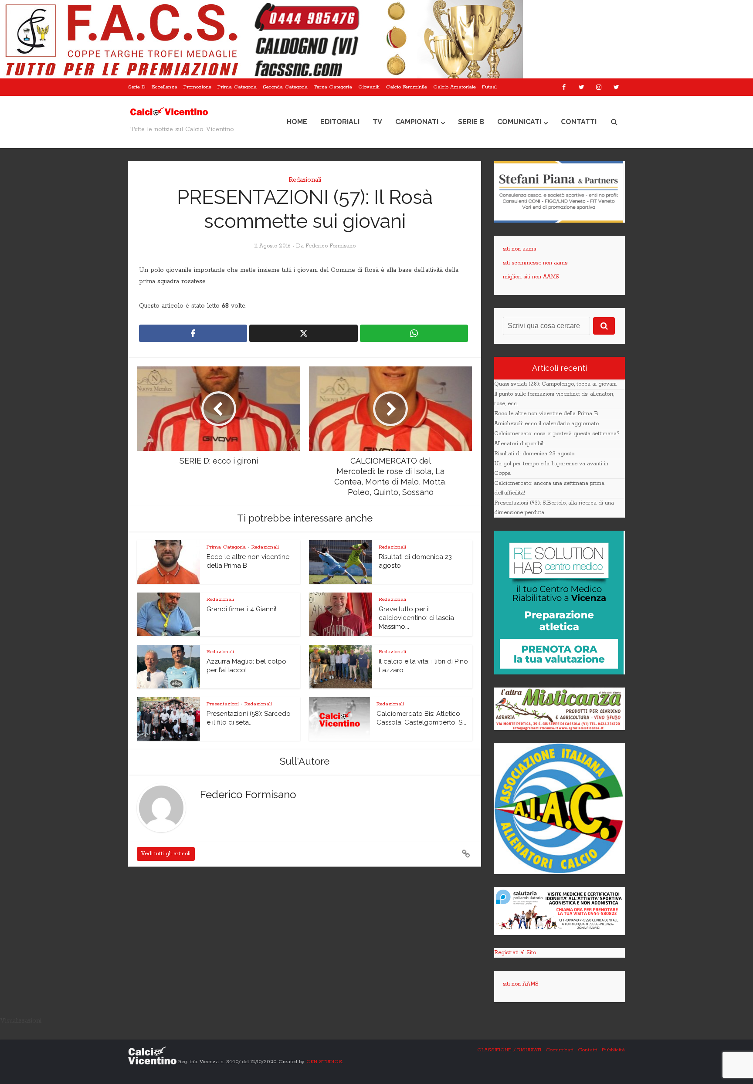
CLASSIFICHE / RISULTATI (509, 1050)
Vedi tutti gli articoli (165, 853)
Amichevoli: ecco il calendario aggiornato (546, 423)
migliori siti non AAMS (531, 277)
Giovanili (369, 87)
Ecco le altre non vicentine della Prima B (546, 413)
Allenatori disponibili (519, 443)
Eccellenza (164, 87)
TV (377, 122)
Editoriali (340, 122)
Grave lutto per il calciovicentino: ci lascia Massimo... (416, 618)
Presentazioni (223, 704)
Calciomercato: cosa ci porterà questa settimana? (557, 433)
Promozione (197, 87)
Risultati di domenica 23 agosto (534, 454)
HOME (297, 122)
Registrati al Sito (515, 952)
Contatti (579, 122)
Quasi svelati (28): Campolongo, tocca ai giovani (555, 384)
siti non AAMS (521, 984)
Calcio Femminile (406, 87)
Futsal (489, 87)
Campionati (416, 122)
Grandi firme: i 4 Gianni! (241, 609)
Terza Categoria (333, 87)
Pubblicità (613, 1050)
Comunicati (519, 122)
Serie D (137, 87)
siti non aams (519, 249)
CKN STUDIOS (324, 1061)
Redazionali (304, 180)
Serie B (471, 122)
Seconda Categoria (285, 87)
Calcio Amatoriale (454, 87)
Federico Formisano (330, 246)
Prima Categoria (237, 87)
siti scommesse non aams (535, 263)
